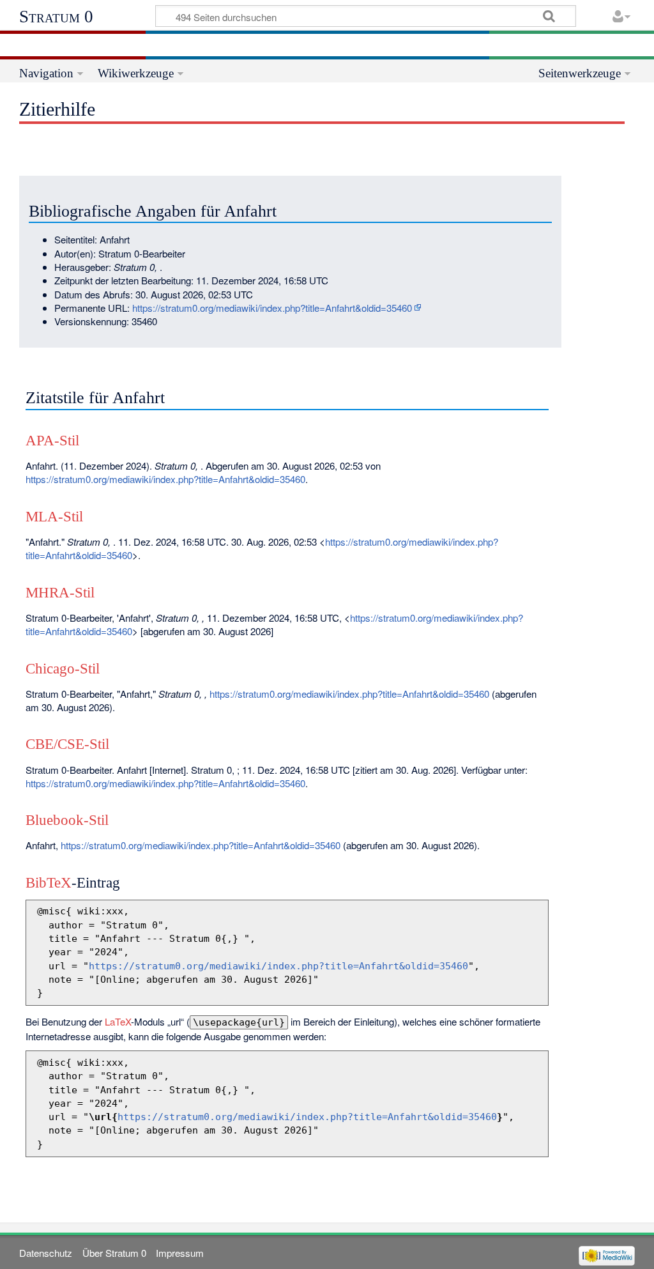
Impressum (180, 1252)
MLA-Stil (54, 517)
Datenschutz (45, 1252)
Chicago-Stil (63, 669)
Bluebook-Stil (67, 820)
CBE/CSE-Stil (67, 744)
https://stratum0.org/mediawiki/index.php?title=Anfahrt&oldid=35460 (272, 307)
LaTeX (118, 1021)
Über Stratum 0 (114, 1252)
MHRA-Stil (60, 593)
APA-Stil (52, 441)
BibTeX (49, 883)
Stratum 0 (56, 16)
